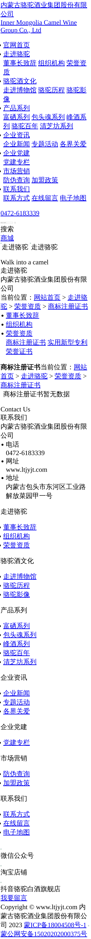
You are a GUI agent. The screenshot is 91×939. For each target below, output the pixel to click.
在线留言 (45, 198)
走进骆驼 (16, 54)
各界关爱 (73, 144)
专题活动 (45, 144)
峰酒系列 (16, 644)
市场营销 (16, 171)
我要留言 (14, 898)
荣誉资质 (27, 306)
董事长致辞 (20, 63)
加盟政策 (45, 180)
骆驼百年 (25, 126)
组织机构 (51, 63)
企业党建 (16, 153)
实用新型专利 (67, 342)
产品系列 (16, 108)
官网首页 (16, 45)
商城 (7, 238)
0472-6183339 (20, 213)
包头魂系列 (48, 117)
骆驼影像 (16, 594)
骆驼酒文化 (20, 81)
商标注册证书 (68, 306)
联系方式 (16, 198)
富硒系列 (16, 117)
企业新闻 (16, 144)
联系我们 (16, 189)
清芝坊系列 (56, 126)
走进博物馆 (20, 90)
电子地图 (73, 198)
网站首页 (47, 297)
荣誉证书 (19, 351)
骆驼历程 (51, 90)
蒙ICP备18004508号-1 (55, 925)
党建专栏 (16, 162)
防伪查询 (16, 180)
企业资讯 (16, 135)
